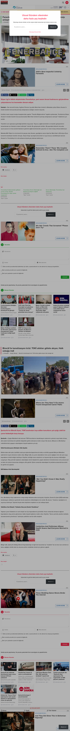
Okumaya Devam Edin (35, 32)
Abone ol (53, 27)
